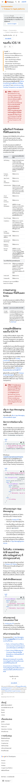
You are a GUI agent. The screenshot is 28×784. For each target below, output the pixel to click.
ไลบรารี (3, 712)
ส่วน (8, 623)
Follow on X (4, 726)
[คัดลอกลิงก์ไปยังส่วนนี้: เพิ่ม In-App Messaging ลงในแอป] (12, 412)
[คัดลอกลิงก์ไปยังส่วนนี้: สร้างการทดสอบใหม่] (21, 634)
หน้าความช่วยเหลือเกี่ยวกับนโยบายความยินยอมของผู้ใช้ (14, 108)
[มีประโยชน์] (14, 35)
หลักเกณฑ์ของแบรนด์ (6, 748)
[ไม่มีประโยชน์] (16, 35)
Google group (4, 743)
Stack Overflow (5, 740)
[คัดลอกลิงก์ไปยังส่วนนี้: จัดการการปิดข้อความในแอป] (8, 425)
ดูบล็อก (3, 721)
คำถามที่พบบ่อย (4, 750)
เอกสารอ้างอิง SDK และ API (7, 707)
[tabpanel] (14, 447)
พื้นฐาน (21, 32)
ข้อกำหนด (3, 776)
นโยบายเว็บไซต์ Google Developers (13, 691)
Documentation (7, 6)
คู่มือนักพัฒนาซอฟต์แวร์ (6, 705)
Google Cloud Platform (7, 768)
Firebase (5, 30)
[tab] (6, 439)
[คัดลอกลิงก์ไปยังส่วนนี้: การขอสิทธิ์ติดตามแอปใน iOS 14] (19, 332)
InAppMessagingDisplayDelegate (13, 457)
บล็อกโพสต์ (13, 322)
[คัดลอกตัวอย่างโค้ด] (23, 442)
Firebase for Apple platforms (14, 9)
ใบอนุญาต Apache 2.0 (6, 689)
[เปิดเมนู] (2, 2)
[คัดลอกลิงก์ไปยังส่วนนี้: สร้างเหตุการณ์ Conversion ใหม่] (19, 620)
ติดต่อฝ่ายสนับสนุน (5, 738)
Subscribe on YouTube (6, 729)
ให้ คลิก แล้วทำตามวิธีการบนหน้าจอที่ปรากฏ (13, 639)
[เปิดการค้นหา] (16, 2)
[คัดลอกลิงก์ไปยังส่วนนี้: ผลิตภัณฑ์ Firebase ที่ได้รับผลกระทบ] (21, 132)
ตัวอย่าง (3, 710)
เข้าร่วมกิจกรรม (4, 731)
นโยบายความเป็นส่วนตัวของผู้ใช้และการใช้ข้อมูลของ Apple (13, 83)
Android (3, 760)
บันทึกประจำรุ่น (4, 745)
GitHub (3, 715)
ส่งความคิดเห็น (8, 38)
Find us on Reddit (5, 724)
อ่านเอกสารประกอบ (8, 666)
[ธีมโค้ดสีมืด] (21, 442)
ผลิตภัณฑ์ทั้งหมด (5, 770)
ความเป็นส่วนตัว (10, 776)
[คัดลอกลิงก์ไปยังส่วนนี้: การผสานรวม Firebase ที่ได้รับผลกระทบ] (10, 296)
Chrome (3, 763)
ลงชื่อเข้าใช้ (24, 2)
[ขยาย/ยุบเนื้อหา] (9, 51)
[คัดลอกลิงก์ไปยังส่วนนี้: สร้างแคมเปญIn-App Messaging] (14, 511)
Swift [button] (6, 439)
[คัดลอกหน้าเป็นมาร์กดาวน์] (9, 46)
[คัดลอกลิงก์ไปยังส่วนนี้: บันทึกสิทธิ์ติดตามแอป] (23, 579)
